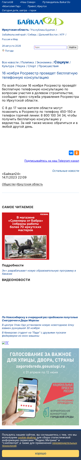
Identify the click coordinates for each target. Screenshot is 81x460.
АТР (62, 34)
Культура (8, 66)
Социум (61, 62)
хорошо (40, 453)
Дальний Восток (48, 34)
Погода (9, 50)
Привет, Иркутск (37, 6)
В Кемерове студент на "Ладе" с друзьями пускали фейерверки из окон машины (34, 334)
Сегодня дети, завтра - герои (19, 10)
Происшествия (49, 66)
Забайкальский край (14, 34)
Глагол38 (7, 2)
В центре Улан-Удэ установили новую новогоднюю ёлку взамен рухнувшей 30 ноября (38, 326)
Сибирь (32, 34)
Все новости (10, 62)
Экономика (44, 62)
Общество (9, 184)
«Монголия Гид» (11, 6)
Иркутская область (15, 29)
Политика (27, 62)
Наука (21, 66)
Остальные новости (65, 170)
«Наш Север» (27, 2)
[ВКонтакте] (71, 153)
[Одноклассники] (76, 153)
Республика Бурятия (43, 29)
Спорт (32, 66)
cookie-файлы (27, 437)
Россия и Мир (10, 39)
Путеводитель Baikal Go (56, 2)
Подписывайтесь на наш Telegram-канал (51, 160)
